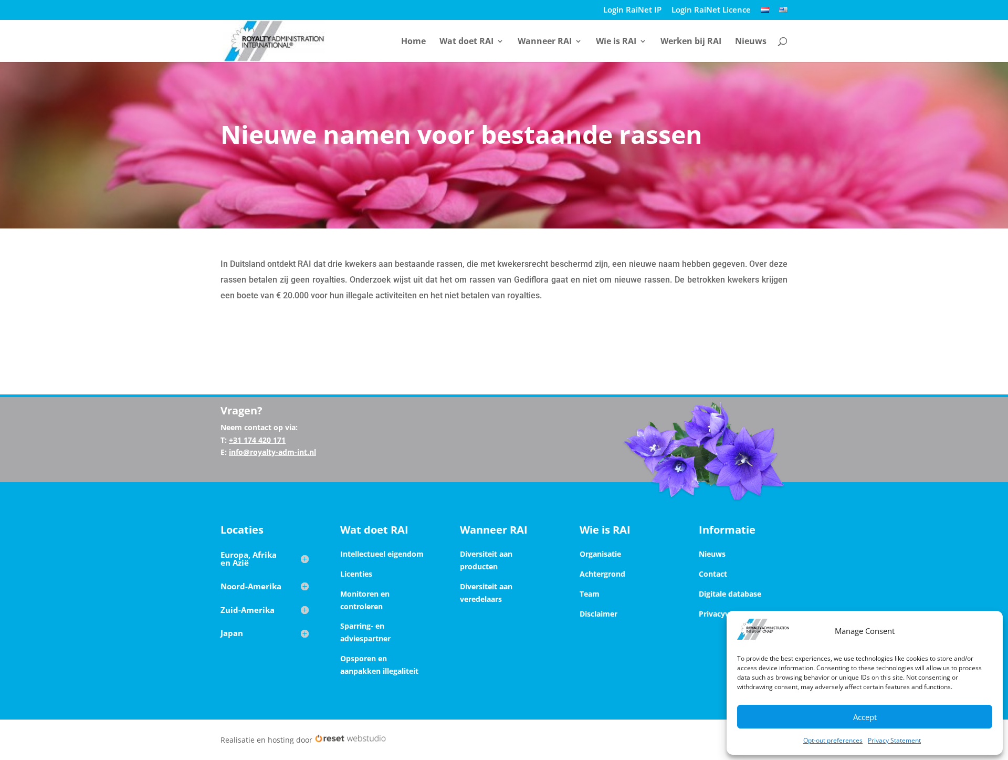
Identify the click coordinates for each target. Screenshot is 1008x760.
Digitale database (730, 594)
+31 (257, 440)
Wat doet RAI (466, 42)
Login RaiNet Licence (711, 10)
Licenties (356, 574)
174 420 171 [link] (264, 440)
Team (590, 594)
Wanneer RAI (545, 42)
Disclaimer (598, 614)
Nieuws (750, 42)
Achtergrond (602, 574)
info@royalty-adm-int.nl (272, 452)
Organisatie (600, 554)
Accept (865, 717)
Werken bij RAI (690, 42)
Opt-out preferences (833, 740)
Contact (713, 574)
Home (413, 42)
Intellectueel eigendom (382, 554)
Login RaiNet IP (632, 10)
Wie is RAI (616, 42)
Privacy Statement (894, 740)
